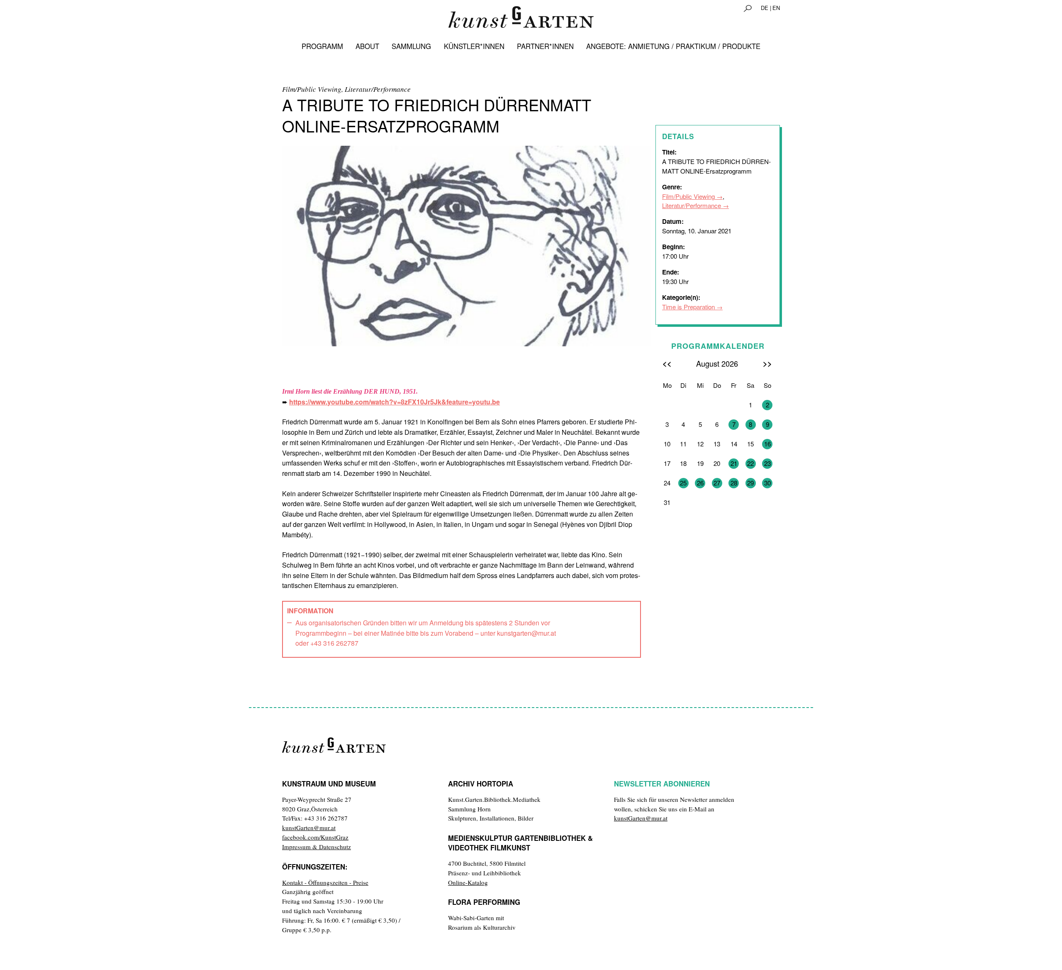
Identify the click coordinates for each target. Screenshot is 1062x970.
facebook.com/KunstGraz (315, 837)
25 (683, 482)
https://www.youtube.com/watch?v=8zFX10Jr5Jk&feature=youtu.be (394, 402)
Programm (322, 46)
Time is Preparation (688, 306)
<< (667, 363)
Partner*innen (545, 46)
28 (734, 482)
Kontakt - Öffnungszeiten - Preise (325, 882)
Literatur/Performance (691, 205)
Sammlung (411, 46)
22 (750, 463)
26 (700, 482)
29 (750, 482)
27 (717, 482)
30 (767, 482)
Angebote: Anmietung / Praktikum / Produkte (673, 46)
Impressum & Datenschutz (316, 847)
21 (734, 463)
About (367, 46)
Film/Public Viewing (688, 196)
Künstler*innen (474, 46)
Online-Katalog (468, 882)
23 (767, 463)
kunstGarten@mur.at (309, 827)
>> (767, 363)
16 (767, 443)
